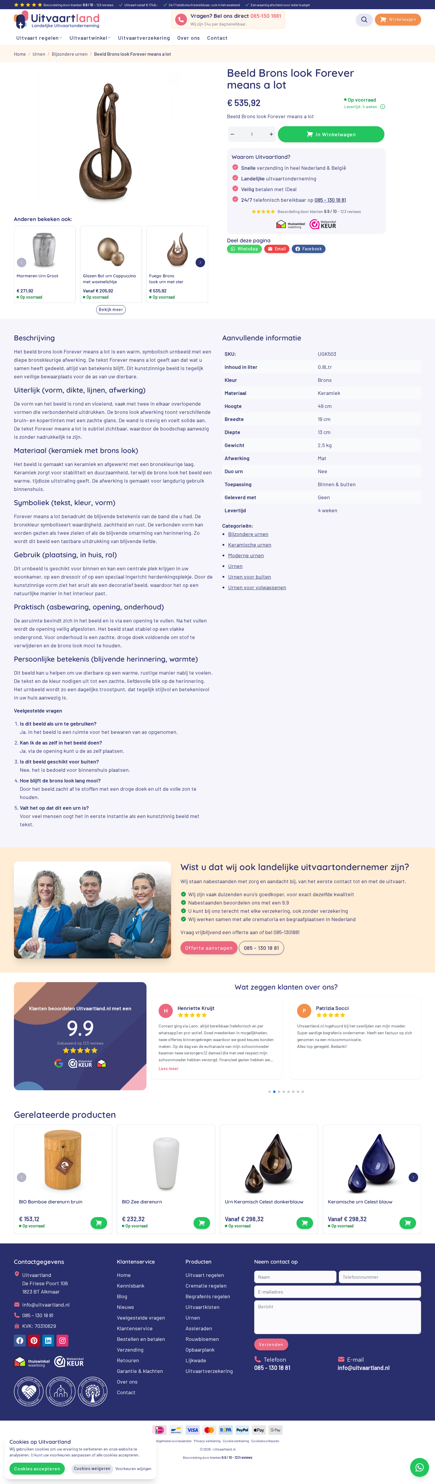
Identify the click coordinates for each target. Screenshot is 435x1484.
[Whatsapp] (419, 1467)
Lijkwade (196, 1360)
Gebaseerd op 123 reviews (80, 1043)
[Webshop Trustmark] (80, 1063)
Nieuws (125, 1307)
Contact (126, 1392)
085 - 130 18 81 (330, 199)
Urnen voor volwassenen (257, 587)
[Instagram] (62, 1341)
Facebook (312, 248)
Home (124, 1275)
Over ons (127, 1381)
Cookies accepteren (37, 1468)
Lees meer (168, 1068)
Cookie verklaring (236, 1441)
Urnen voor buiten (249, 576)
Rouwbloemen (202, 1339)
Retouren (128, 1360)
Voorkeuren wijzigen (133, 1468)
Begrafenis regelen (208, 1296)
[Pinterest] (34, 1341)
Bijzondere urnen (248, 534)
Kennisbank (130, 1285)
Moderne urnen (246, 555)
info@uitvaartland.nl (46, 1304)
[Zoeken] (364, 19)
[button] (200, 262)
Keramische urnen (249, 544)
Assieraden (199, 1328)
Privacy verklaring (207, 1441)
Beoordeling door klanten (217, 1457)
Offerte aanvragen (209, 947)
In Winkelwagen (336, 134)
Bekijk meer (111, 309)
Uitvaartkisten (203, 1307)
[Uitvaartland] (56, 19)
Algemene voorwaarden (173, 1441)
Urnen (235, 566)
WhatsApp (248, 248)
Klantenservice (135, 1328)
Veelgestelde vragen (141, 1317)
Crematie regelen (206, 1285)
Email (280, 248)
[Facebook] (20, 1341)
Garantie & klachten (140, 1371)
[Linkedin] (48, 1341)
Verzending (130, 1349)
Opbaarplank (200, 1349)
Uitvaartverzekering (209, 1371)
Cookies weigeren (92, 1468)
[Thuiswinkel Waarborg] (101, 1063)
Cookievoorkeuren (265, 1441)
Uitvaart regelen (205, 1275)
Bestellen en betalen (141, 1339)
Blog (122, 1296)
